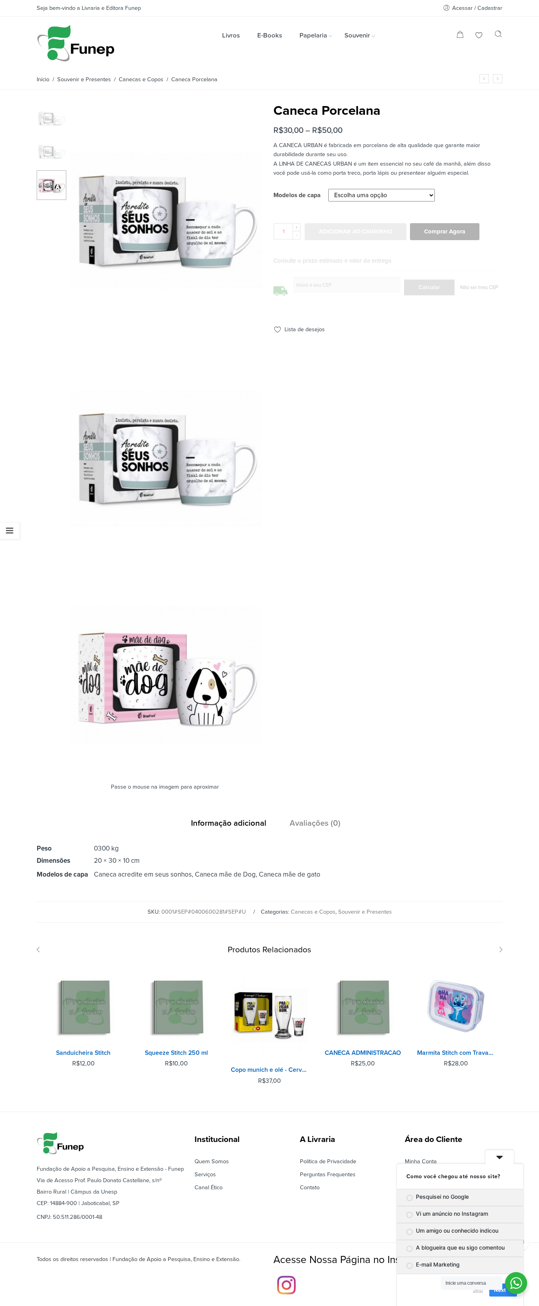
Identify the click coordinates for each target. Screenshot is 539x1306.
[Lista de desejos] (479, 36)
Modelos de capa (296, 195)
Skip (478, 1290)
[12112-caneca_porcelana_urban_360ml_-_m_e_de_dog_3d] (166, 767)
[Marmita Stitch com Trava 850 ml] (455, 1006)
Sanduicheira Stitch (83, 1053)
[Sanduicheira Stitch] (83, 1006)
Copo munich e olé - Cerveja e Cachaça (269, 1070)
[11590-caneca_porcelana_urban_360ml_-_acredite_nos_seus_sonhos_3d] (51, 118)
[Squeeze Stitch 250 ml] (176, 1006)
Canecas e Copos (141, 79)
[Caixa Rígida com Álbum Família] (484, 78)
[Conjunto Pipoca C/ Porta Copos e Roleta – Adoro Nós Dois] (497, 78)
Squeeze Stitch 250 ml (176, 1053)
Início (43, 79)
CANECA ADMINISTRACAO (363, 1053)
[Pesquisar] (498, 36)
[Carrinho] (460, 36)
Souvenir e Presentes (84, 79)
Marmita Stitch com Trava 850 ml (455, 1053)
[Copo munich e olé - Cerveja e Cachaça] (269, 1015)
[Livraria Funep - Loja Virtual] (76, 43)
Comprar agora (444, 231)
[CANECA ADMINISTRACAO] (362, 1006)
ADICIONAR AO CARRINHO (355, 231)
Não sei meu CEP (479, 287)
